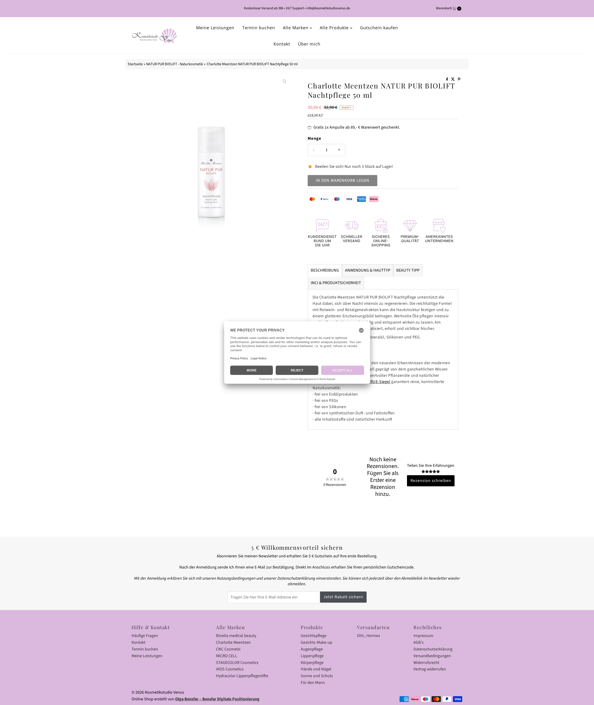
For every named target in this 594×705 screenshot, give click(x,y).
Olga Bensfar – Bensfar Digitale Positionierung (217, 699)
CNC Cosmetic (228, 649)
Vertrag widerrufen (429, 669)
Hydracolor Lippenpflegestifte (242, 676)
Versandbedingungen (432, 656)
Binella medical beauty (236, 636)
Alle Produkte (335, 27)
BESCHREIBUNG (325, 270)
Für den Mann (313, 683)
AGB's (418, 642)
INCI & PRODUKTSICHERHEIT (336, 283)
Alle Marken (296, 27)
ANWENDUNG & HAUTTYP (367, 270)
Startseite (135, 64)
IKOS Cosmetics (230, 669)
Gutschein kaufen (379, 27)
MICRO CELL (226, 656)
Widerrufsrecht (426, 663)
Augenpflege (312, 649)
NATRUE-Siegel (376, 382)
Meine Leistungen (215, 27)
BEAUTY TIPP (408, 270)
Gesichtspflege (313, 636)
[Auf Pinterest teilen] (459, 79)
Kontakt (282, 44)
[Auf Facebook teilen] (447, 79)
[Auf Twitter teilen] (453, 79)
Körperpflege (312, 663)
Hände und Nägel (316, 669)
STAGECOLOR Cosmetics (237, 663)
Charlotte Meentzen (233, 642)
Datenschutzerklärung (432, 649)
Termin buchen (258, 27)
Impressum (423, 636)
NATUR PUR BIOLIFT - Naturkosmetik (174, 64)
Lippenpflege (312, 656)
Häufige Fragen (145, 636)
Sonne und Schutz (317, 676)
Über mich (309, 44)
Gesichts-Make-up (316, 642)
